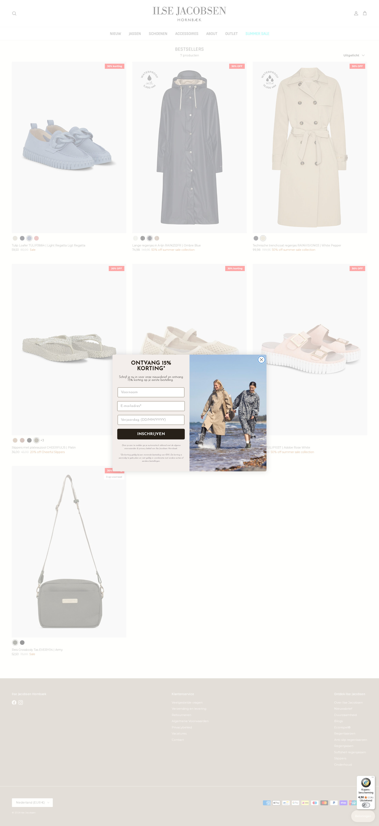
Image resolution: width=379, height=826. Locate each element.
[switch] (366, 805)
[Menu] (372, 778)
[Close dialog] (261, 359)
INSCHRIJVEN (151, 434)
